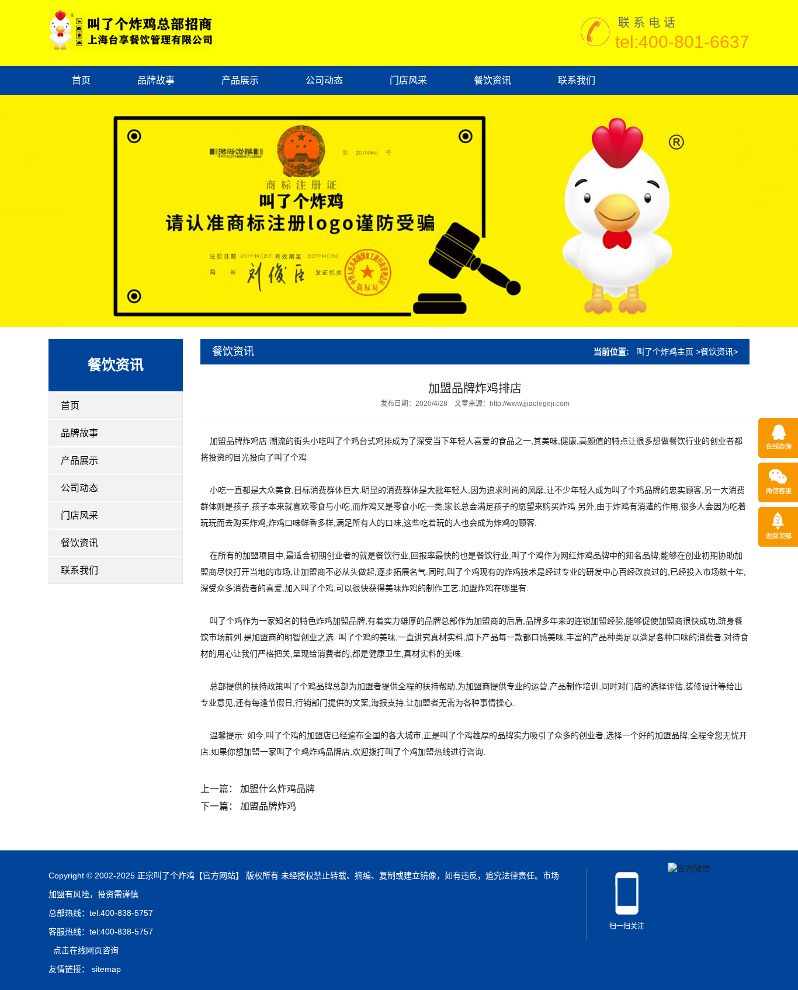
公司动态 (324, 80)
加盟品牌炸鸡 (268, 806)
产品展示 (240, 80)
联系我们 (576, 80)
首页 (81, 80)
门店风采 (408, 80)
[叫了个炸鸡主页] (131, 29)
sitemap (106, 969)
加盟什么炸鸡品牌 (277, 789)
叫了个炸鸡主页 (664, 351)
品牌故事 (156, 80)
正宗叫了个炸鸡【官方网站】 (190, 875)
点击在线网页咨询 (86, 950)
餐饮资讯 (492, 80)
